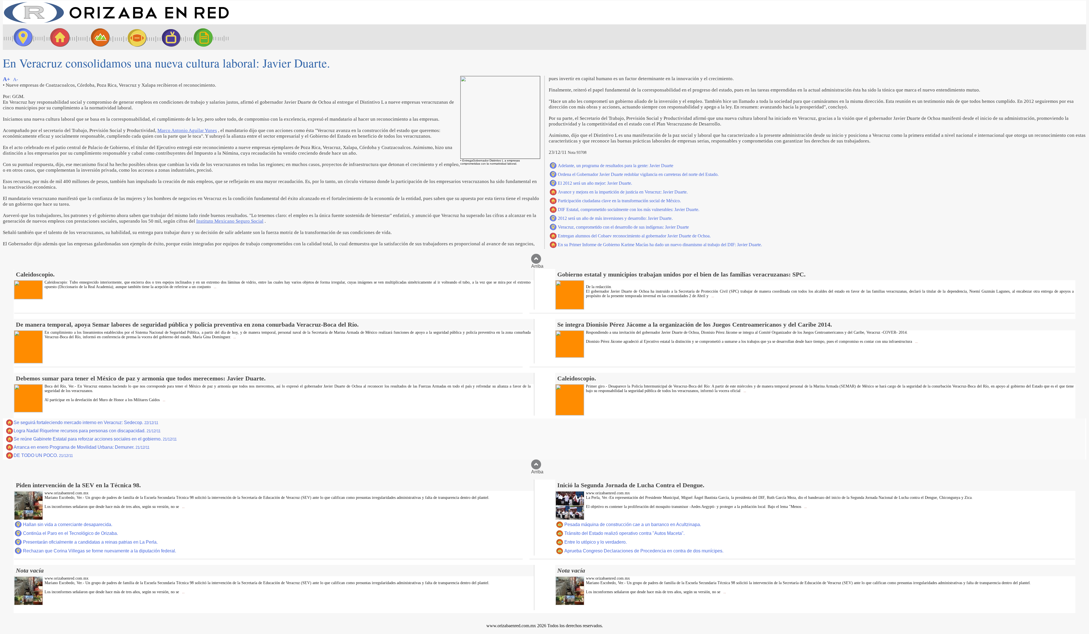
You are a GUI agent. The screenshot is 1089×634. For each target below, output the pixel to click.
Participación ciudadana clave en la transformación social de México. (619, 200)
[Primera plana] (21, 37)
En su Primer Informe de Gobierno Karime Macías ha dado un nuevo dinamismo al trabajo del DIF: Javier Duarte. (660, 244)
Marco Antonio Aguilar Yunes (187, 130)
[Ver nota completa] (28, 297)
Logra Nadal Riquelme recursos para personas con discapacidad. (87, 430)
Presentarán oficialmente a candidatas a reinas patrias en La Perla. (90, 542)
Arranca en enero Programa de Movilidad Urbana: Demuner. (81, 447)
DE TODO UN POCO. (43, 455)
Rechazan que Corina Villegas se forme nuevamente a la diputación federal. (99, 550)
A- (15, 79)
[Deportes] (131, 37)
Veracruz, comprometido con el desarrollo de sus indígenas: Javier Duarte (623, 227)
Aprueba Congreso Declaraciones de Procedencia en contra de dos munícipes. (643, 550)
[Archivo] (208, 37)
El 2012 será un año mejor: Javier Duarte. (595, 183)
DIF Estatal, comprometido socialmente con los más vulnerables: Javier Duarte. (628, 209)
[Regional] (95, 37)
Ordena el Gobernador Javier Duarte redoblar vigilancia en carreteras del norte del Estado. (638, 174)
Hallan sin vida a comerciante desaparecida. (67, 524)
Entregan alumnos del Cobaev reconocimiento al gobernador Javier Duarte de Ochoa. (634, 235)
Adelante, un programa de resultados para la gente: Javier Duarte (615, 165)
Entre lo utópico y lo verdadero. (595, 542)
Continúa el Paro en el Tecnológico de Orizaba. (70, 533)
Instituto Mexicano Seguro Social (229, 221)
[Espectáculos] (168, 37)
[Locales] (58, 37)
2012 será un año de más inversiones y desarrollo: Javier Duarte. (615, 218)
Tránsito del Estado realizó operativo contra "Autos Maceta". (624, 533)
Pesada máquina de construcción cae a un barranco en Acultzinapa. (632, 524)
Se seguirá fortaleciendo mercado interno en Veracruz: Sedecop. (86, 422)
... (214, 287)
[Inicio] (116, 22)
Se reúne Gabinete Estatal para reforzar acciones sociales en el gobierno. (95, 439)
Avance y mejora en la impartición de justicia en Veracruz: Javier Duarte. (623, 192)
